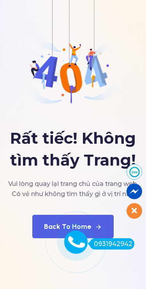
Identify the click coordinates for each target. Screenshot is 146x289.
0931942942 (113, 244)
